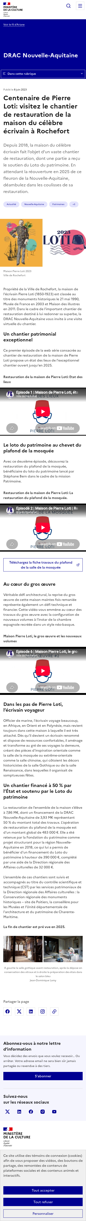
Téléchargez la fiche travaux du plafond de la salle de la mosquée (40, 565)
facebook (31, 1112)
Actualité (11, 204)
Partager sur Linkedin (31, 1011)
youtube (54, 1112)
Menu (80, 6)
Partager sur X (19, 1011)
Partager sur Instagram (42, 1011)
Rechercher (68, 6)
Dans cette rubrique (22, 74)
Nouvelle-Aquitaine (34, 204)
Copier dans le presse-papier (54, 1011)
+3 (74, 204)
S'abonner (43, 1076)
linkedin (19, 1112)
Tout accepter (43, 1190)
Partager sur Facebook (7, 1011)
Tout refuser (43, 1201)
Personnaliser (43, 1213)
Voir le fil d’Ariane (14, 25)
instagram (42, 1112)
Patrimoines (58, 204)
